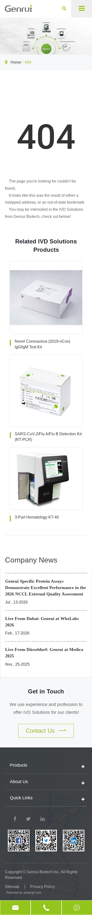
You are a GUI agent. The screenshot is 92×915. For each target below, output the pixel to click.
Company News (31, 560)
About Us (19, 781)
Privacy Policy (42, 887)
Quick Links (21, 797)
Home (16, 62)
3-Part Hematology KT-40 (37, 517)
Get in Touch (46, 691)
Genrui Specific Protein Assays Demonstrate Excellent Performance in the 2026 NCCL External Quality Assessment (45, 587)
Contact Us (41, 730)
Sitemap (12, 887)
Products (18, 765)
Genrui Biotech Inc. (43, 872)
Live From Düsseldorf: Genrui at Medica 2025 (44, 652)
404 (28, 62)
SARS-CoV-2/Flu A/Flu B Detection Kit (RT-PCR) (48, 437)
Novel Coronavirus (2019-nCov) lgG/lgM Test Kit (42, 344)
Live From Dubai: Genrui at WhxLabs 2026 (42, 621)
